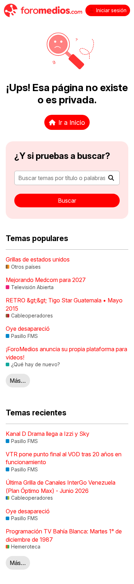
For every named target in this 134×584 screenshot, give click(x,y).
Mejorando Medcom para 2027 (46, 279)
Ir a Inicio (71, 122)
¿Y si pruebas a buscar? (62, 156)
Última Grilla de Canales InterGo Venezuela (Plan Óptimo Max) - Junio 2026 (60, 486)
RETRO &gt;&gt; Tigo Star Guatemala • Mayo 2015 (64, 304)
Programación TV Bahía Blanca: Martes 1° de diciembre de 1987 (64, 535)
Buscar (67, 200)
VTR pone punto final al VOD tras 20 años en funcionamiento (63, 458)
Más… (18, 380)
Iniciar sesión (111, 10)
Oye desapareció (28, 328)
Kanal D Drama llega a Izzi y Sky (47, 433)
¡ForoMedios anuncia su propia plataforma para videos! (66, 353)
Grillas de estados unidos (38, 259)
